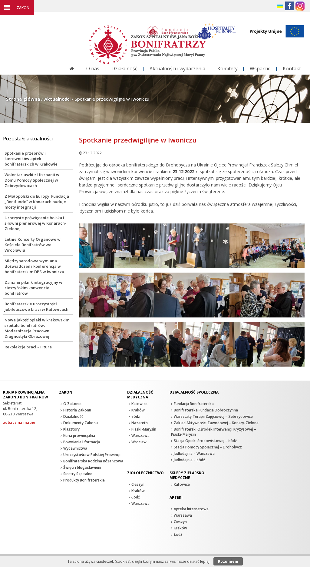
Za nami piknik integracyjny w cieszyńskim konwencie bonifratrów (33, 288)
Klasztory (71, 429)
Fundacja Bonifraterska (194, 403)
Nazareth (139, 422)
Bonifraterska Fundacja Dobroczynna (206, 410)
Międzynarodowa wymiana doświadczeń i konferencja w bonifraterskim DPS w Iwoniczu (34, 266)
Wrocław (139, 442)
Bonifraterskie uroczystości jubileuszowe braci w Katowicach (36, 306)
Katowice (139, 403)
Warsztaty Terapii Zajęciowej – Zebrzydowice (213, 416)
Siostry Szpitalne (77, 473)
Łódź (135, 416)
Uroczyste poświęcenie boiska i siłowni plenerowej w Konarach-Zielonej (35, 223)
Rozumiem (228, 561)
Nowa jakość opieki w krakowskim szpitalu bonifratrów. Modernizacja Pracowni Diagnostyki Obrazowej (37, 328)
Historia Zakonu (77, 410)
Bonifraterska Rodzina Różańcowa (93, 461)
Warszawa (140, 435)
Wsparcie (260, 68)
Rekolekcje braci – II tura (28, 347)
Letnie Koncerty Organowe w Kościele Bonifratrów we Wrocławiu (33, 245)
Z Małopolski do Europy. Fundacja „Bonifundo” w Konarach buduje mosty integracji (37, 201)
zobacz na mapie (19, 422)
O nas (92, 68)
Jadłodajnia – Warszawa (194, 453)
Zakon (23, 7)
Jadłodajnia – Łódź (189, 459)
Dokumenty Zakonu (80, 422)
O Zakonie (72, 403)
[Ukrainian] (280, 6)
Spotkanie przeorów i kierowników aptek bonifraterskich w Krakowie (31, 158)
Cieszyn (137, 484)
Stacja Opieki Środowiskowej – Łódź (205, 440)
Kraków (138, 410)
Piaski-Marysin (143, 429)
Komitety (227, 68)
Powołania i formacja (81, 442)
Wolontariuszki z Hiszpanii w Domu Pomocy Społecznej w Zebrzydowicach (32, 180)
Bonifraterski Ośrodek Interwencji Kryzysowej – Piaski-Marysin (213, 432)
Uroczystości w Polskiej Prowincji (91, 454)
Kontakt (292, 68)
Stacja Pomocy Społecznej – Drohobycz (208, 447)
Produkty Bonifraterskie (84, 480)
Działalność (124, 68)
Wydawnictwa (75, 448)
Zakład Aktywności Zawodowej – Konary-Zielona (216, 422)
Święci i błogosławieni (82, 467)
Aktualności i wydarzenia (177, 68)
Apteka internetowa (191, 509)
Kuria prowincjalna (79, 435)
